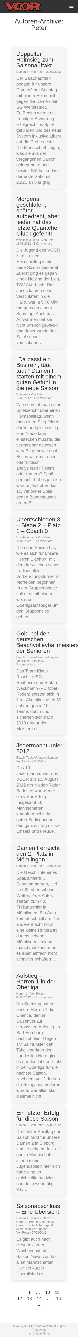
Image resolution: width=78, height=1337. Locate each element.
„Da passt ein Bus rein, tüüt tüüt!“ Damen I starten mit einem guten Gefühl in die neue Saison (38, 373)
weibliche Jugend (27, 239)
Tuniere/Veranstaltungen (42, 657)
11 (57, 1292)
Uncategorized (25, 537)
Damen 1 (22, 394)
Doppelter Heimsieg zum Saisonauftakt (34, 60)
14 (39, 1298)
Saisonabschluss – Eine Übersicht (38, 1209)
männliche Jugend (41, 1225)
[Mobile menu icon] (71, 6)
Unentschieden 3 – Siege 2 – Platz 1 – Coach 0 (38, 525)
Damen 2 (22, 71)
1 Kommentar (42, 398)
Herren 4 (22, 1225)
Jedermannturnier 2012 (39, 748)
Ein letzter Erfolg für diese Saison (37, 1116)
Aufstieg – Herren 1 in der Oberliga (36, 981)
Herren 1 (22, 993)
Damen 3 (49, 1218)
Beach (20, 657)
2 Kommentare (43, 243)
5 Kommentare (25, 664)
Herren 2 (34, 1221)
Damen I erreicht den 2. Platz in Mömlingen (38, 854)
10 (47, 1292)
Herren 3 (47, 1221)
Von (37, 71)
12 (19, 1298)
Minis (19, 1229)
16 (58, 1298)
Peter (39, 27)
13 (29, 1298)
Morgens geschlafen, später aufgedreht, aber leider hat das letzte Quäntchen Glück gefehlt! (38, 216)
